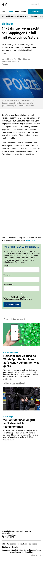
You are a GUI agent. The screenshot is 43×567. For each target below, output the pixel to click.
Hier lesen (30, 240)
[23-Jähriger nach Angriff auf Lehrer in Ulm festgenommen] (21, 399)
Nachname (8, 284)
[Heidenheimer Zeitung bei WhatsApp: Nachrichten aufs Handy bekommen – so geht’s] (21, 335)
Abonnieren (35, 11)
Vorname (7, 275)
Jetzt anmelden (12, 304)
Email (6, 266)
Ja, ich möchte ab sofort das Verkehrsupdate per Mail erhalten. (17, 298)
